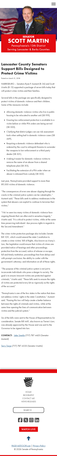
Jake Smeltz (19, 335)
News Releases (28, 401)
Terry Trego (6, 345)
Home (28, 392)
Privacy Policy (39, 445)
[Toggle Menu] (53, 4)
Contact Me (28, 398)
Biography (28, 395)
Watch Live (28, 429)
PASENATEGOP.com (21, 445)
